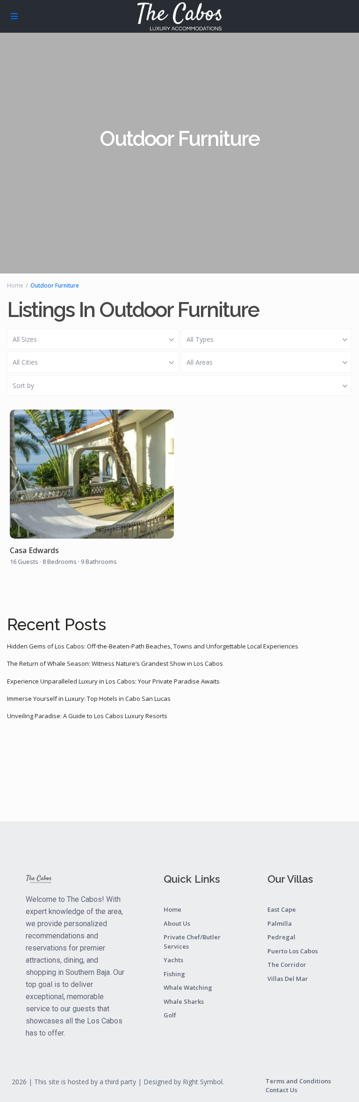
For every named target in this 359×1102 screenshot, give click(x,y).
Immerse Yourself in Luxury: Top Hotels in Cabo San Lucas (89, 698)
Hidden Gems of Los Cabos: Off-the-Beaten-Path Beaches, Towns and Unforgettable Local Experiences (152, 646)
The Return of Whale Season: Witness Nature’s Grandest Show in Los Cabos (115, 663)
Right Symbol (203, 1081)
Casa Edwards (34, 550)
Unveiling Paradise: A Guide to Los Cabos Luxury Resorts (87, 716)
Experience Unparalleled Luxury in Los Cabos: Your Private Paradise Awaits (113, 681)
